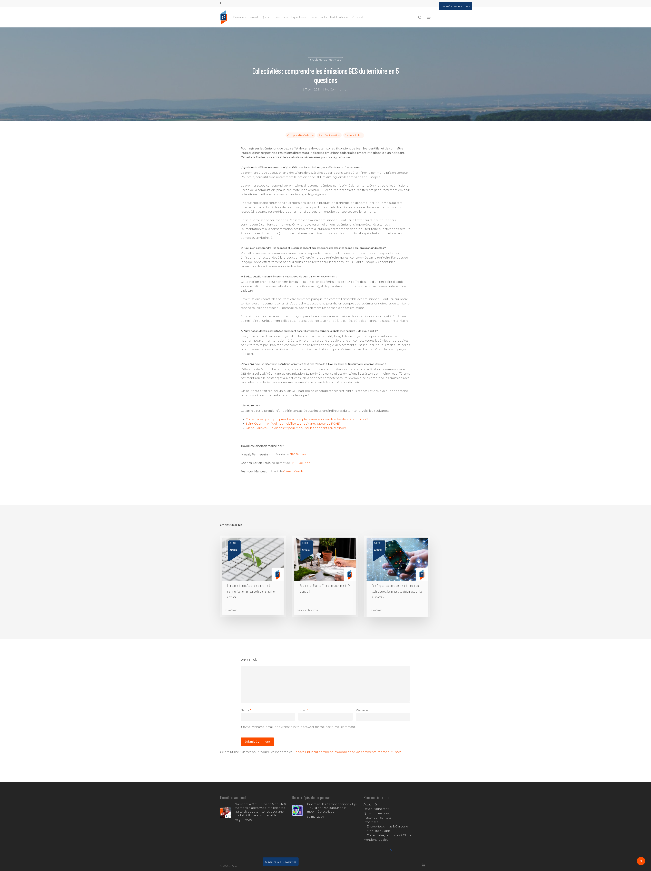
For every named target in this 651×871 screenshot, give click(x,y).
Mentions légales (375, 839)
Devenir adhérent (245, 17)
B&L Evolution (301, 463)
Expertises (298, 17)
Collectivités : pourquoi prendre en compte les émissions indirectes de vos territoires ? (307, 419)
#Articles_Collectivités (325, 59)
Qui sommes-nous (275, 17)
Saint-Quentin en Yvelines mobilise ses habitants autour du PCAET (293, 423)
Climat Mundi (293, 471)
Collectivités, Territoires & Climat (389, 835)
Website (362, 710)
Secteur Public (353, 135)
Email (303, 710)
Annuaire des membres (455, 6)
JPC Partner (298, 454)
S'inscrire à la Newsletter (280, 861)
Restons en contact (377, 817)
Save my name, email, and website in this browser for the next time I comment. (300, 727)
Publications (339, 17)
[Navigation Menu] (429, 17)
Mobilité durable (379, 831)
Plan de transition (329, 135)
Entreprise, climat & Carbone (387, 826)
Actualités (370, 804)
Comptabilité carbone (300, 135)
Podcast (357, 17)
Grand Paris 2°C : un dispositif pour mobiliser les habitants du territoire (296, 428)
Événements (318, 17)
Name (246, 710)
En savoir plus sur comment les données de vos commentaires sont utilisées (347, 752)
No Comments (335, 89)
